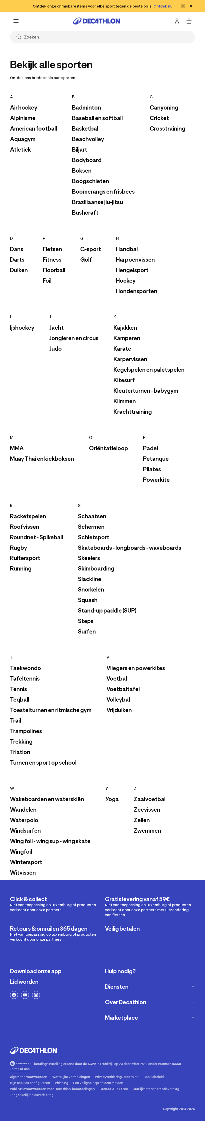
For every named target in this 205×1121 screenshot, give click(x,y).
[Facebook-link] (14, 995)
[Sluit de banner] (191, 6)
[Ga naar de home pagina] (96, 21)
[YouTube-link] (25, 995)
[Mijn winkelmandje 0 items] (189, 21)
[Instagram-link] (36, 995)
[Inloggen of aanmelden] (177, 21)
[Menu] (16, 21)
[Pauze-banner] (183, 6)
